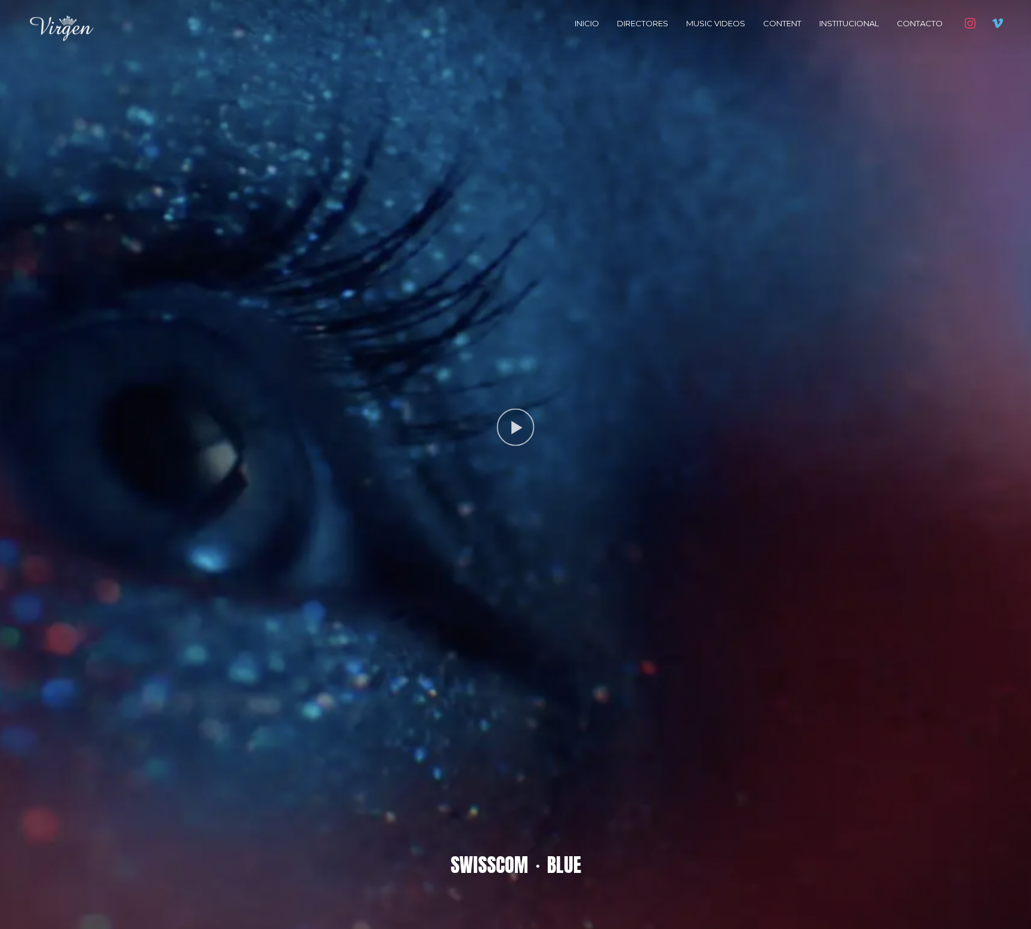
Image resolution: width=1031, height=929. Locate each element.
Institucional (849, 23)
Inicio (587, 23)
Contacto (920, 23)
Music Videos (715, 23)
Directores (642, 23)
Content (782, 23)
